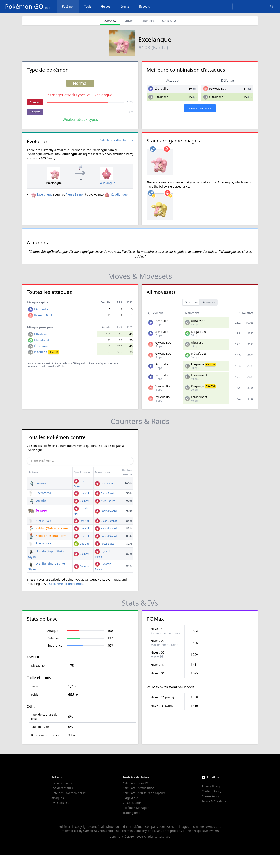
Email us (213, 777)
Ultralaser (161, 97)
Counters (147, 21)
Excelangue (44, 194)
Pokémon (68, 6)
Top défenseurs (62, 788)
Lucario (40, 483)
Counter (84, 501)
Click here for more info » (66, 584)
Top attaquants (61, 783)
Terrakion (42, 510)
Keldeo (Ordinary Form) (51, 528)
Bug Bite (84, 543)
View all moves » (200, 108)
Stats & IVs (169, 21)
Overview (110, 21)
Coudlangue (119, 194)
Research (145, 6)
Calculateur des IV (135, 783)
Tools (87, 6)
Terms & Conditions (215, 801)
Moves (128, 21)
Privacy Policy (211, 786)
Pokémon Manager (136, 808)
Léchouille (161, 88)
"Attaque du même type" (87, 363)
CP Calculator (132, 803)
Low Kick (84, 493)
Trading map (131, 813)
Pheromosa (43, 493)
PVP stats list (60, 803)
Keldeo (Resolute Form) (51, 536)
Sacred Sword (108, 511)
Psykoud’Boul (218, 88)
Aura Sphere (107, 483)
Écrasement (42, 346)
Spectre (35, 112)
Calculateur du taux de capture (144, 793)
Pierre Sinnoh (75, 194)
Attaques (57, 798)
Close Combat (108, 521)
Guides (105, 6)
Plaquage (46, 352)
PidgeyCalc (130, 798)
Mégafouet (41, 340)
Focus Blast (107, 493)
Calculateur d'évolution (138, 788)
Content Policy (211, 791)
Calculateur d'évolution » (116, 140)
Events (124, 6)
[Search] (272, 6)
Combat (35, 102)
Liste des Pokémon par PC (69, 793)
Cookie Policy (210, 796)
